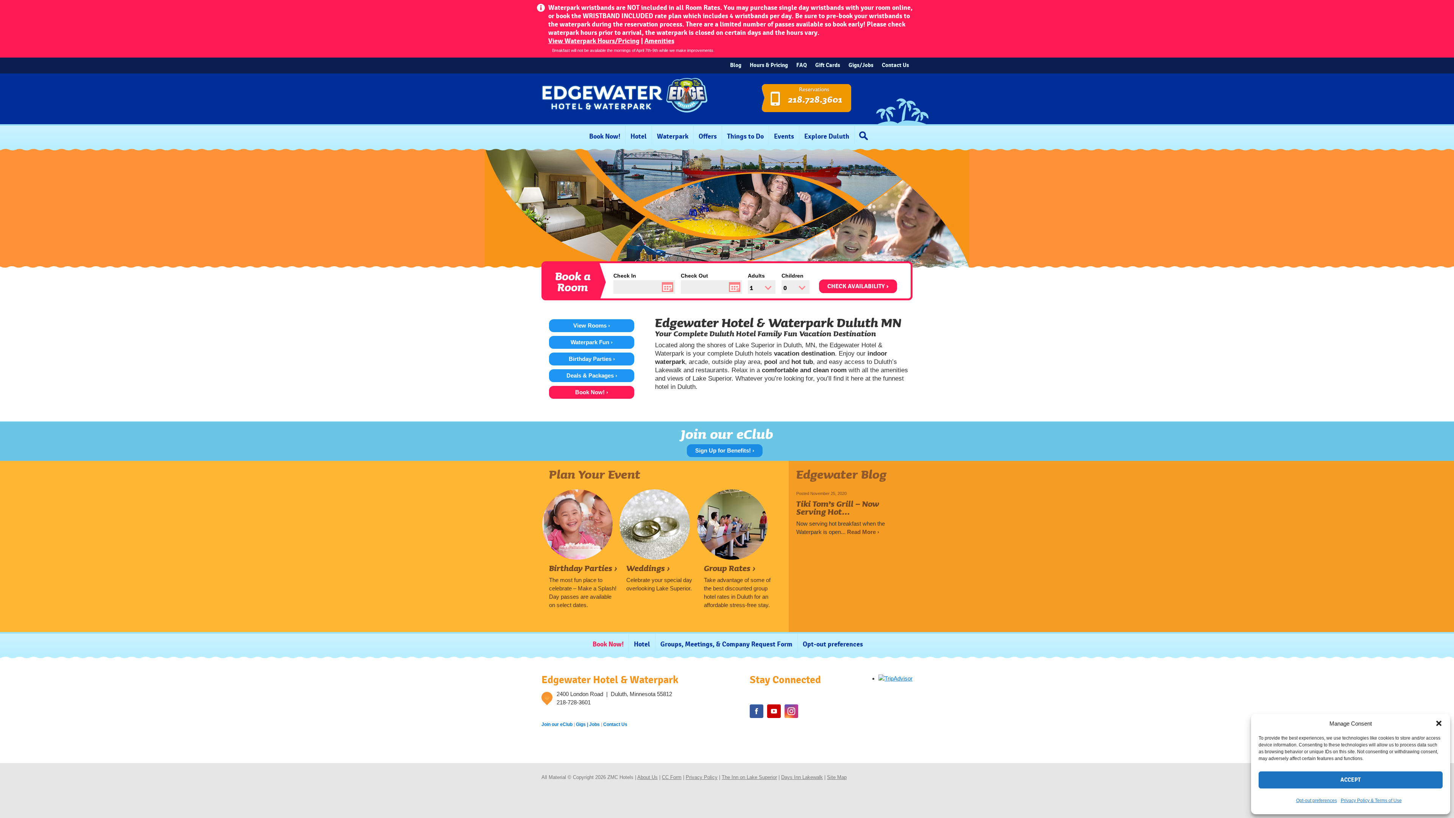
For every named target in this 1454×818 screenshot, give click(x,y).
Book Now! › (591, 392)
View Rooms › (591, 325)
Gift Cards (827, 65)
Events (784, 136)
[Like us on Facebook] (756, 711)
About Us (647, 777)
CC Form (672, 777)
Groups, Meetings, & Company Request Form (726, 644)
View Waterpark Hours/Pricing (594, 41)
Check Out (694, 276)
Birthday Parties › (592, 359)
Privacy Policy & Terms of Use (1371, 800)
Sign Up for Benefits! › (724, 450)
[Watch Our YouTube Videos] (774, 711)
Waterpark (672, 136)
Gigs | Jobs (588, 724)
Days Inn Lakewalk (802, 777)
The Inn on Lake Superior (749, 777)
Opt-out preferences (1316, 800)
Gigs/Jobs (861, 65)
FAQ (801, 65)
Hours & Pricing (769, 65)
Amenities (659, 41)
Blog (735, 65)
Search (865, 135)
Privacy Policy (702, 777)
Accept (1350, 780)
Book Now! (604, 136)
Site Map (837, 777)
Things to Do (745, 136)
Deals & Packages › (591, 375)
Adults (756, 276)
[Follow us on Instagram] (791, 711)
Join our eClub (557, 724)
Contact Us (895, 65)
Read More (863, 532)
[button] (1439, 723)
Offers (708, 136)
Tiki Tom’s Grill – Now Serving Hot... (837, 508)
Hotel (638, 136)
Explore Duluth (826, 136)
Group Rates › (730, 568)
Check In (624, 276)
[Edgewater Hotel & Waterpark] (624, 120)
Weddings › (648, 568)
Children (792, 276)
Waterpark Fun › (592, 342)
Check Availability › (858, 286)
